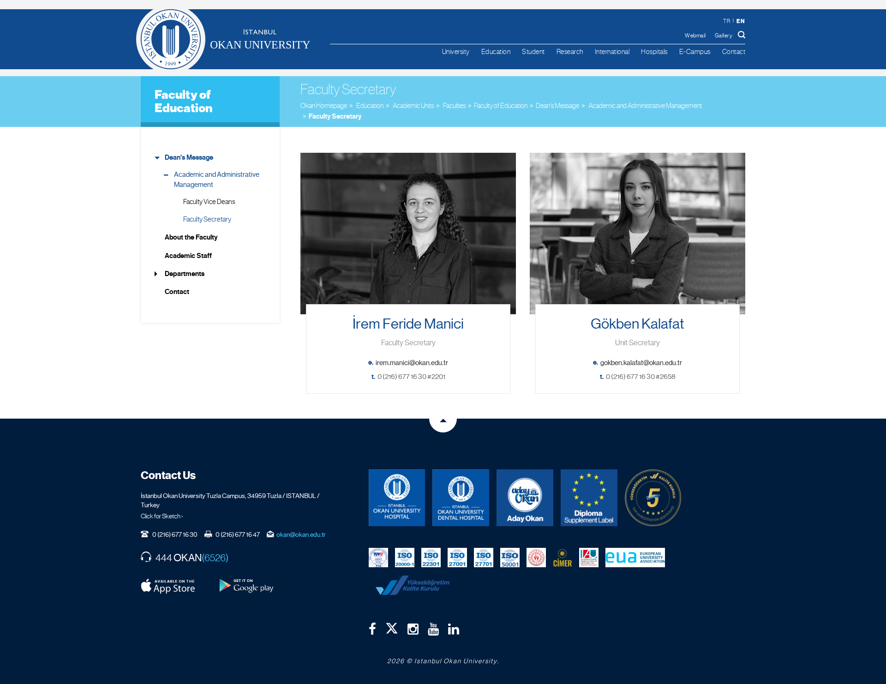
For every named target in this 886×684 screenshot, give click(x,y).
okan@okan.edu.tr (301, 534)
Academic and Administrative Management (216, 179)
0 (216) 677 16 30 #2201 (411, 376)
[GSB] (536, 557)
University (456, 51)
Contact (734, 51)
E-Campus (695, 51)
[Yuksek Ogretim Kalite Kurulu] (653, 497)
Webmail (695, 35)
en (740, 21)
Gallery (724, 35)
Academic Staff (188, 256)
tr (726, 21)
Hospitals (654, 51)
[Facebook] (372, 629)
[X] (391, 626)
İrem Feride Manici (408, 324)
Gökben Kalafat (637, 324)
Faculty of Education (183, 101)
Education (496, 51)
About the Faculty (191, 237)
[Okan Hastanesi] (397, 497)
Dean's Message (557, 105)
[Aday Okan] (525, 497)
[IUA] (589, 557)
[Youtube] (433, 629)
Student (533, 51)
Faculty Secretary (335, 116)
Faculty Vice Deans (209, 202)
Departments (184, 274)
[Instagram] (413, 629)
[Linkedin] (453, 629)
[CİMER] (562, 557)
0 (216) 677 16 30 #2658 (641, 376)
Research (570, 51)
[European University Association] (635, 557)
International (612, 51)
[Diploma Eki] (589, 497)
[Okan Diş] (460, 497)
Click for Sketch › (162, 516)
